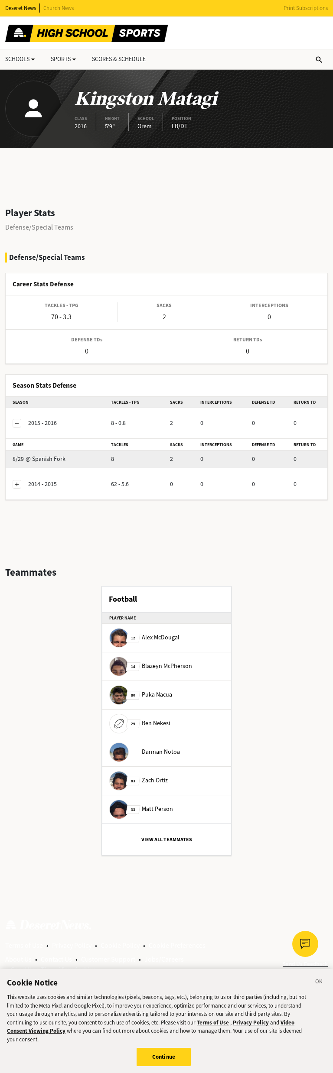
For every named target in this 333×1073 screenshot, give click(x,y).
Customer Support (108, 959)
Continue (163, 1056)
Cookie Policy (120, 945)
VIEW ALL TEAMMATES (166, 839)
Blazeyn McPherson (161, 666)
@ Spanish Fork (39, 459)
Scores (119, 59)
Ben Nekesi (150, 723)
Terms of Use (24, 945)
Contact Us (56, 959)
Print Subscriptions (306, 8)
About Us (18, 959)
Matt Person (152, 809)
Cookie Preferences (177, 945)
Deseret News (20, 8)
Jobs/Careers (164, 959)
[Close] (319, 982)
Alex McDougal (155, 637)
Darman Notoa (161, 752)
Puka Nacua (151, 694)
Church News (58, 8)
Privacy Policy (71, 945)
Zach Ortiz (149, 780)
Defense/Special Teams (39, 227)
